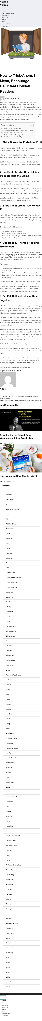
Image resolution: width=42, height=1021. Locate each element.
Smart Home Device (12, 923)
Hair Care (9, 714)
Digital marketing (11, 626)
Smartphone (10, 928)
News (8, 831)
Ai (6, 504)
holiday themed (8, 291)
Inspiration (9, 767)
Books (3, 63)
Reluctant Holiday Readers (13, 371)
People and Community (13, 836)
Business (4, 11)
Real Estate (9, 879)
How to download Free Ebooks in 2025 (18, 476)
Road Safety (10, 889)
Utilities (8, 977)
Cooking (8, 607)
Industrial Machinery (12, 758)
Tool (7, 957)
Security (8, 904)
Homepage (5, 61)
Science (8, 899)
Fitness (8, 689)
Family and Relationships (14, 675)
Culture (8, 621)
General (8, 709)
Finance (8, 685)
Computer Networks (12, 582)
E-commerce (10, 641)
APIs (7, 514)
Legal (8, 806)
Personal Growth (11, 840)
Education (5, 17)
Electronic (9, 650)
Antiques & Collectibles (13, 509)
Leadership (9, 801)
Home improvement (8, 13)
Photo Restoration (11, 845)
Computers (9, 592)
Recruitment (9, 884)
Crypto (8, 616)
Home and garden (11, 738)
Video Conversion (11, 982)
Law (7, 792)
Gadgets (8, 699)
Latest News (10, 782)
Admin (7, 98)
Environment (10, 665)
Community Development (14, 577)
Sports (8, 943)
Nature (8, 821)
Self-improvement (11, 909)
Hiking (8, 724)
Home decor (10, 743)
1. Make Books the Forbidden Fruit (11, 128)
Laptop (8, 777)
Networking (9, 826)
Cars (7, 568)
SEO (7, 914)
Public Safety (10, 875)
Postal (8, 855)
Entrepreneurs (10, 660)
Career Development (12, 563)
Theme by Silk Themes (8, 994)
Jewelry (8, 772)
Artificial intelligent (11, 524)
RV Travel (9, 894)
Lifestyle (8, 811)
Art (7, 519)
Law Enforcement (11, 797)
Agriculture (9, 499)
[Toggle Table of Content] (30, 126)
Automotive (9, 529)
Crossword (9, 612)
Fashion (8, 680)
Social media (10, 933)
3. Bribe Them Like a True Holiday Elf (12, 133)
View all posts (4, 394)
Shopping (9, 918)
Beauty (8, 534)
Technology (5, 15)
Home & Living (10, 733)
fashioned (11, 337)
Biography (9, 538)
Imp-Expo (9, 753)
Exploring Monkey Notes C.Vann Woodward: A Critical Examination (16, 436)
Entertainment (10, 655)
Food (7, 694)
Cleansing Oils (10, 573)
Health (8, 719)
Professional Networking (13, 865)
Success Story (6, 24)
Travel (3, 21)
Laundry (8, 787)
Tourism (8, 962)
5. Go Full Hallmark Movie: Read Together (13, 137)
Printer (8, 860)
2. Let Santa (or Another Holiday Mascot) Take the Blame (17, 130)
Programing (9, 870)
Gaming (4, 19)
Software (8, 938)
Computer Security (11, 587)
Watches (8, 987)
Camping (9, 558)
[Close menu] (3, 997)
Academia (9, 495)
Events (8, 670)
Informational (10, 763)
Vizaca (4, 5)
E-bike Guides (10, 636)
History (8, 728)
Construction (10, 602)
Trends (8, 972)
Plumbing (9, 850)
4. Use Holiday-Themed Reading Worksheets (14, 135)
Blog (7, 543)
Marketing (9, 816)
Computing (9, 597)
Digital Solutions (11, 631)
